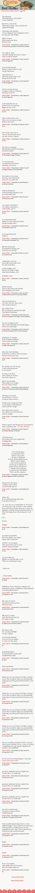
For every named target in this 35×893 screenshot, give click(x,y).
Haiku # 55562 (6, 788)
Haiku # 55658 (6, 358)
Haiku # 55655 (6, 429)
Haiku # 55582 (6, 622)
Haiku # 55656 (6, 416)
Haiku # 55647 (6, 489)
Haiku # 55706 (6, 45)
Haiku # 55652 (6, 474)
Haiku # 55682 (6, 182)
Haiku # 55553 (6, 870)
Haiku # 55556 (6, 834)
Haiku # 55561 (6, 801)
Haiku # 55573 (6, 669)
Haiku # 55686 (6, 168)
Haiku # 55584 (6, 593)
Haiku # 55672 (6, 238)
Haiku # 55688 (6, 153)
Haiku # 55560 (6, 815)
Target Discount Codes (10, 760)
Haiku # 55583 (6, 607)
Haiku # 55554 (6, 855)
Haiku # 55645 (6, 549)
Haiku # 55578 (6, 643)
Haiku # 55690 (6, 124)
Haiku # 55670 (6, 278)
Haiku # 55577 (6, 658)
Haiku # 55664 (6, 344)
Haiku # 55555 (6, 844)
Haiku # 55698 (6, 81)
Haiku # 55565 (6, 750)
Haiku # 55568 (6, 701)
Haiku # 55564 (6, 763)
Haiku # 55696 (6, 110)
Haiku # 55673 (6, 226)
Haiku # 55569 (6, 685)
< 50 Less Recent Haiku (17, 877)
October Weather (24, 426)
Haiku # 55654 (6, 443)
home (3, 11)
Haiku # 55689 (6, 139)
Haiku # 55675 (6, 197)
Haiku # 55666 (6, 329)
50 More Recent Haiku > (17, 880)
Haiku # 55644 (6, 578)
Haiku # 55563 (6, 776)
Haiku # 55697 (6, 95)
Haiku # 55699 (6, 59)
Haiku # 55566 (6, 734)
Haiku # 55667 (6, 315)
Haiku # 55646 (6, 527)
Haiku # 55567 (6, 718)
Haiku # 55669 (6, 293)
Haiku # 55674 (6, 211)
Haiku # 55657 (6, 387)
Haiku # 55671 (6, 253)
